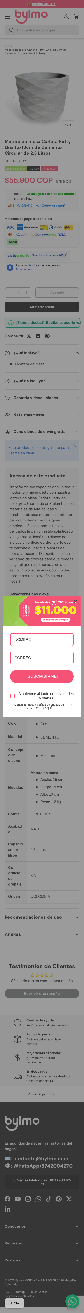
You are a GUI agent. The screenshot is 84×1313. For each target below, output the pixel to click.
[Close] (75, 601)
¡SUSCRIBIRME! (42, 676)
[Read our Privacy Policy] (71, 705)
